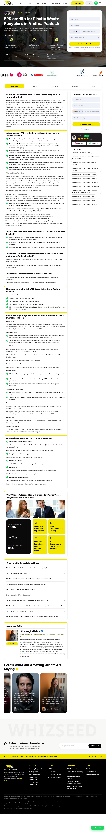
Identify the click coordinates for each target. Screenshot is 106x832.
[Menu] (100, 3)
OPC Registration (34, 774)
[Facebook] (89, 756)
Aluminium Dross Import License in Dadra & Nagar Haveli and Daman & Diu (84, 191)
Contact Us (15, 756)
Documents (55, 86)
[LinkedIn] (98, 756)
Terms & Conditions (35, 806)
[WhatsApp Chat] (86, 756)
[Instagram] (101, 756)
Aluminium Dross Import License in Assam (84, 174)
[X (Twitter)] (92, 756)
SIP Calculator (91, 769)
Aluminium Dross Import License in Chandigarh (85, 182)
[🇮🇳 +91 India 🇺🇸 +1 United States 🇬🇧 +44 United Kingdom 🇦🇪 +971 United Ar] (74, 31)
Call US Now (80, 143)
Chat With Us (95, 143)
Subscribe (94, 746)
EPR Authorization (73, 769)
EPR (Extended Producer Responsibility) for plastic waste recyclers (30, 237)
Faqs (93, 86)
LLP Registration (34, 772)
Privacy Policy (42, 756)
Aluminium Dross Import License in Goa (83, 200)
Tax (37, 3)
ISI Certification (91, 772)
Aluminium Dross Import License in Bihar (83, 178)
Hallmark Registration (93, 774)
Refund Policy (53, 756)
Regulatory (45, 3)
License (31, 3)
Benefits (34, 86)
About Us (6, 756)
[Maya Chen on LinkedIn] (42, 631)
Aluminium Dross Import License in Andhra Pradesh (84, 163)
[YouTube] (95, 756)
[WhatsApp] (96, 3)
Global (65, 3)
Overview (14, 86)
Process (75, 86)
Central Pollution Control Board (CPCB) (21, 282)
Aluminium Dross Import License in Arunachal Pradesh (85, 169)
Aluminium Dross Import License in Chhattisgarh (86, 186)
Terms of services (31, 756)
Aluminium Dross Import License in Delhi (83, 196)
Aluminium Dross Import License (81, 152)
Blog (21, 756)
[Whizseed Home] (8, 3)
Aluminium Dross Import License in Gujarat (84, 204)
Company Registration (36, 769)
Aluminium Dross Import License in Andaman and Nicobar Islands (86, 157)
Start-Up (22, 3)
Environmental (56, 3)
